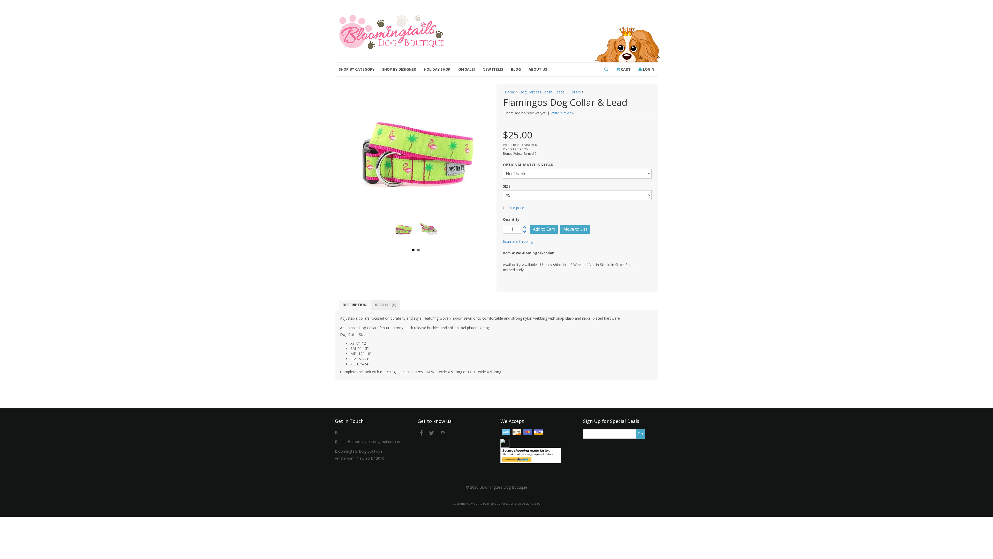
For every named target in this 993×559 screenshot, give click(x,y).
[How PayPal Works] (530, 455)
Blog (516, 69)
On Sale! (466, 69)
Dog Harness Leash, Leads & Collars (550, 92)
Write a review (562, 113)
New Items (493, 69)
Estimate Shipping (518, 241)
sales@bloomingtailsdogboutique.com (371, 441)
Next (431, 231)
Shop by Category (356, 69)
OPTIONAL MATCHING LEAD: (528, 164)
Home (510, 92)
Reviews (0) (385, 304)
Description (355, 304)
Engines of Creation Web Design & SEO (513, 503)
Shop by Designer (399, 69)
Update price (513, 207)
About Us (538, 69)
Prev (400, 231)
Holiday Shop (437, 69)
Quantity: (512, 219)
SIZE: (507, 186)
